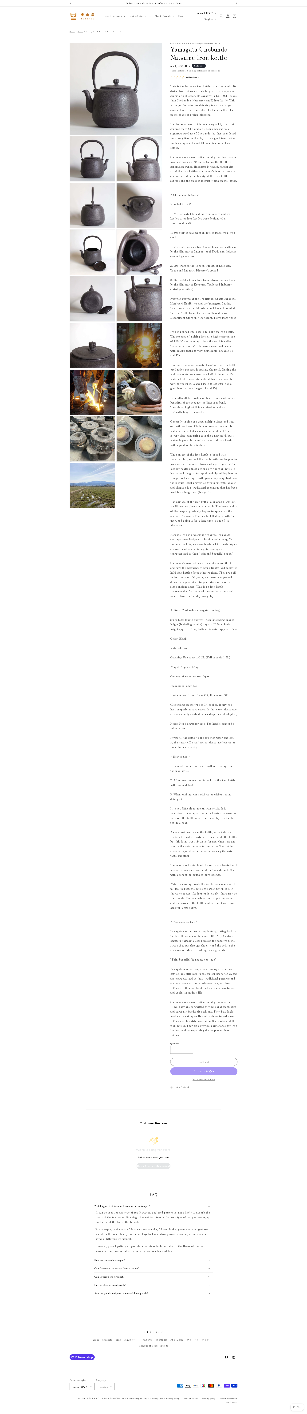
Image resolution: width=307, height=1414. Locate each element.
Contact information (228, 1398)
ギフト (80, 31)
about (96, 1339)
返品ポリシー (131, 1339)
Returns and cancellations (153, 1345)
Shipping (191, 70)
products (107, 1339)
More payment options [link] (204, 1079)
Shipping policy (208, 1398)
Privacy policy (172, 1398)
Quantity (174, 1043)
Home (72, 31)
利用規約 (148, 1339)
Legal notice (231, 1401)
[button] (113, 16)
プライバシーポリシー (199, 1339)
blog (118, 1339)
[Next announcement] (236, 3)
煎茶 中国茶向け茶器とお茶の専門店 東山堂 (107, 1398)
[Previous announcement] (70, 3)
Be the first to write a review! (153, 1166)
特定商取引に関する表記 (170, 1339)
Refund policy (156, 1398)
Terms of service (190, 1398)
